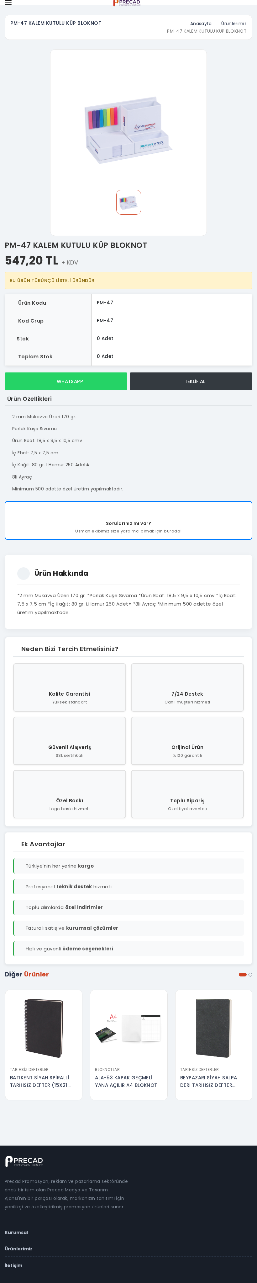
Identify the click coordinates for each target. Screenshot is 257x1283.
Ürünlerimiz (234, 23)
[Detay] (43, 1059)
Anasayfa (201, 23)
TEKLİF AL (194, 381)
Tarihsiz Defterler (29, 1069)
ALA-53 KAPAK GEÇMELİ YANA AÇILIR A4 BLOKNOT (126, 1081)
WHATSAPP (69, 381)
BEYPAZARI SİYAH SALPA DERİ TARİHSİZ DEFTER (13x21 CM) (208, 1081)
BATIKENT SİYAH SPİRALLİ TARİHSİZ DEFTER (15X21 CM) (39, 1081)
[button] (243, 974)
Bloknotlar (107, 1069)
